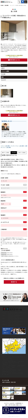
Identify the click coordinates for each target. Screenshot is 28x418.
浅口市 (7, 358)
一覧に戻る (14, 152)
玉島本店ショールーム (8, 355)
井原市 (14, 362)
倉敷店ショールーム (7, 364)
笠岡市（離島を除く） (12, 361)
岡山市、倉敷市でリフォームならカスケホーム (15, 416)
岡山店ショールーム (7, 368)
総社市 (9, 373)
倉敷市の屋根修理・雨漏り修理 (9, 382)
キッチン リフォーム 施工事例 (17, 146)
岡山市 (9, 370)
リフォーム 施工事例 (5, 146)
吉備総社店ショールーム (8, 371)
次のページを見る (21, 152)
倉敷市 (9, 357)
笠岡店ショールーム (7, 360)
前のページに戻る (5, 152)
